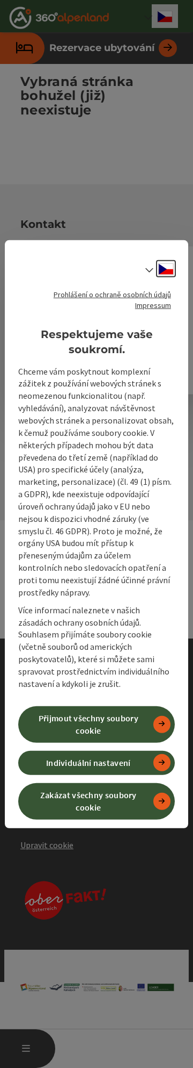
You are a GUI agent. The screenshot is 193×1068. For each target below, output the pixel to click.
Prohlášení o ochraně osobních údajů (112, 294)
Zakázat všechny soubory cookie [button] (88, 801)
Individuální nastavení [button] (88, 762)
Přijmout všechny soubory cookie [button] (88, 724)
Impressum (153, 305)
